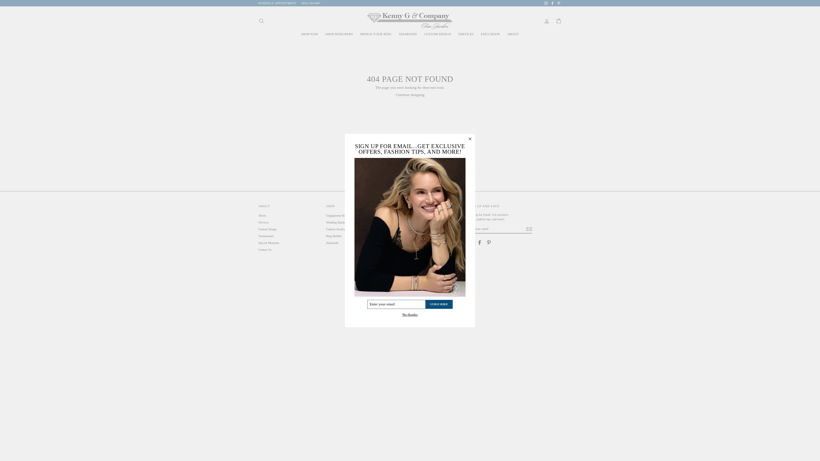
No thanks (410, 315)
